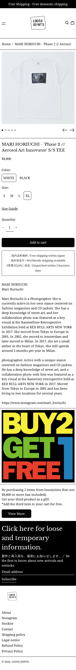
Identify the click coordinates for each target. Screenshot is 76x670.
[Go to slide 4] (12, 130)
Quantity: (9, 219)
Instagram (9, 618)
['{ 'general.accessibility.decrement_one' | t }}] (2, 227)
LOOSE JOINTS (20, 661)
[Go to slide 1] (2, 130)
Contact (7, 629)
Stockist (7, 623)
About (6, 612)
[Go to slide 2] (6, 130)
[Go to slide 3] (9, 130)
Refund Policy (12, 645)
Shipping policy (13, 634)
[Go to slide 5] (15, 130)
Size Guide (10, 208)
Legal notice (11, 640)
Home (6, 44)
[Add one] (16, 227)
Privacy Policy (12, 651)
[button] (67, 22)
